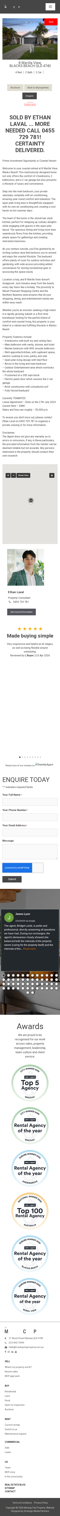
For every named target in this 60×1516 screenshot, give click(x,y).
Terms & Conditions (22, 1502)
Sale (7, 1447)
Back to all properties (38, 87)
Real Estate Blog (15, 1484)
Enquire (29, 96)
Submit (12, 879)
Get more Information (21, 612)
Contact (10, 1491)
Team (8, 1467)
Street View (23, 475)
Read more (29, 948)
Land (7, 1396)
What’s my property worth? (18, 1367)
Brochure (15, 87)
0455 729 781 (21, 601)
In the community (13, 1476)
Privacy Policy (41, 1502)
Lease (8, 1452)
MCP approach (12, 1376)
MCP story (10, 1472)
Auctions (9, 1409)
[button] (19, 757)
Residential (10, 1391)
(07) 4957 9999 (16, 1342)
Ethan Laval (16, 592)
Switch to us (11, 1429)
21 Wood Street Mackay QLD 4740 (26, 1338)
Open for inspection (15, 1405)
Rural (7, 1400)
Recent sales (11, 1371)
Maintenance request (15, 1434)
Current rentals (12, 1425)
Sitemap (10, 1488)
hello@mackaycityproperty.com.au (26, 1347)
